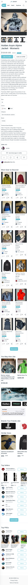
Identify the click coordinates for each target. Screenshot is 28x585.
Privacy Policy (14, 580)
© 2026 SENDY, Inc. (14, 578)
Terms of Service (14, 582)
